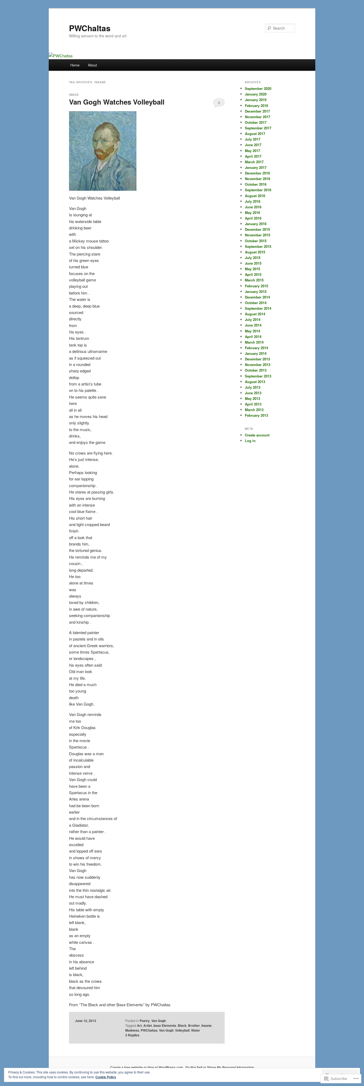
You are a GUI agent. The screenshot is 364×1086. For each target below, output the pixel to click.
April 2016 (253, 218)
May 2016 (252, 212)
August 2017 (255, 133)
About (92, 64)
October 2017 (255, 122)
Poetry (145, 1020)
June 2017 (253, 144)
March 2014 (254, 342)
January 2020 (255, 94)
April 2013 (253, 404)
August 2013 (255, 381)
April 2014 (253, 336)
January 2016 (255, 223)
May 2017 (252, 150)
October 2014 (255, 302)
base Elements (164, 1025)
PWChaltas (90, 28)
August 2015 (255, 251)
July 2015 (252, 257)
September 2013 (258, 376)
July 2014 (252, 319)
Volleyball (182, 1030)
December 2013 (257, 358)
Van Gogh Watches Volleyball (116, 102)
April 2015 (253, 274)
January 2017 (255, 167)
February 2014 (256, 347)
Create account (257, 434)
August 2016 (255, 195)
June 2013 (253, 392)
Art (139, 1025)
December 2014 (257, 297)
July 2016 (252, 201)
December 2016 (257, 173)
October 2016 (255, 184)
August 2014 (255, 313)
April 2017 (253, 156)
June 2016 (253, 206)
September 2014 (258, 308)
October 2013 (255, 370)
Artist (147, 1025)
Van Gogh (158, 1020)
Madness (132, 1030)
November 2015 (257, 234)
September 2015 (258, 246)
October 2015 (255, 240)
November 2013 (257, 364)
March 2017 (254, 161)
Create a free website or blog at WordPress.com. (147, 1067)
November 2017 (257, 116)
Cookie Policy (105, 1077)
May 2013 (252, 398)
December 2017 (257, 111)
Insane (206, 1025)
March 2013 (254, 409)
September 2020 (258, 88)
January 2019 (255, 99)
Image (74, 95)
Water (195, 1030)
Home (74, 64)
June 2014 (253, 325)
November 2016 (257, 178)
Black (182, 1025)
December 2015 (257, 229)
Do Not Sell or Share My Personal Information (219, 1067)
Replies (132, 1035)
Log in (250, 440)
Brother (194, 1025)
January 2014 (255, 353)
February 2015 (256, 285)
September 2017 (258, 127)
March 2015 (254, 280)
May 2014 (252, 330)
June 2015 (253, 263)
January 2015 (255, 291)
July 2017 (252, 139)
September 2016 (258, 189)
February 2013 (256, 415)
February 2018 (256, 105)
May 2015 (252, 268)
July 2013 (252, 387)
